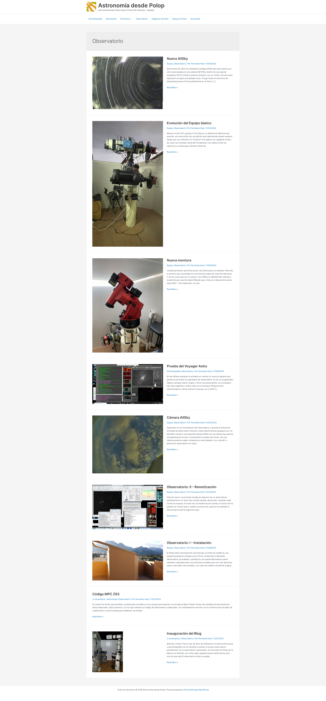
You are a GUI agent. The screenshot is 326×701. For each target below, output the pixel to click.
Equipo (170, 63)
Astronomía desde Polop (131, 5)
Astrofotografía (173, 371)
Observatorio (180, 63)
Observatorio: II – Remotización (191, 487)
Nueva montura (179, 260)
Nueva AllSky (177, 59)
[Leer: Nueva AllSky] (127, 83)
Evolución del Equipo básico (189, 123)
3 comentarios (98, 599)
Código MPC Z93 (105, 594)
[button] (131, 19)
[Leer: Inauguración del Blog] (107, 651)
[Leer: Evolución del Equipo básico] (127, 183)
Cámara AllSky (178, 417)
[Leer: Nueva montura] (127, 305)
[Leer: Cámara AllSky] (127, 444)
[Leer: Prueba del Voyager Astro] (127, 384)
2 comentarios (173, 638)
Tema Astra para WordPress (196, 690)
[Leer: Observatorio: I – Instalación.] (127, 560)
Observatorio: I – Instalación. (189, 543)
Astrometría (112, 599)
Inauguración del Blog (184, 633)
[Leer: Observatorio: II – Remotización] (127, 507)
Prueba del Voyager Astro (187, 366)
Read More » (172, 87)
